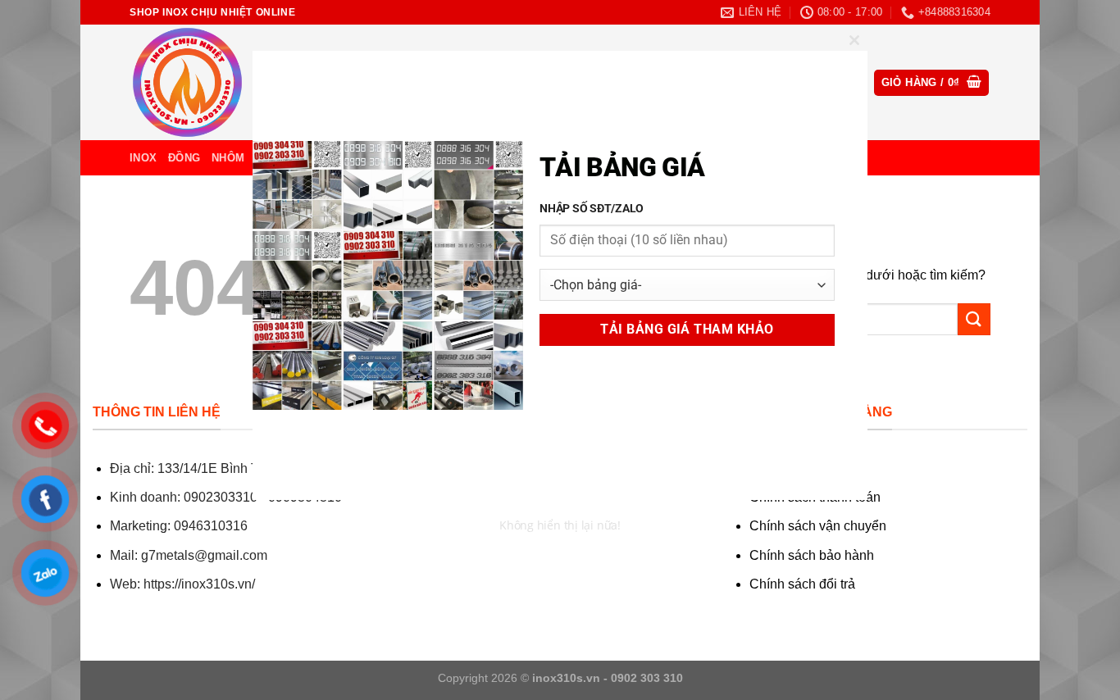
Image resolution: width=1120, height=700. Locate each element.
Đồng (184, 158)
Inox (143, 158)
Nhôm (228, 158)
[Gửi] (974, 319)
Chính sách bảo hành (811, 555)
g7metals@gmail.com (204, 555)
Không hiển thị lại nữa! (560, 525)
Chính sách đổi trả (802, 584)
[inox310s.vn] (212, 82)
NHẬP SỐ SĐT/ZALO (592, 209)
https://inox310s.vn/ (199, 584)
